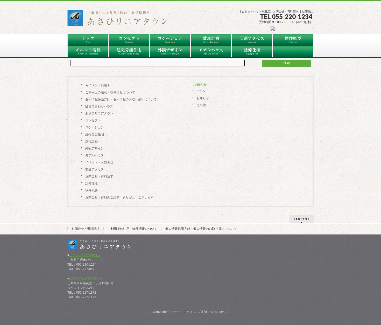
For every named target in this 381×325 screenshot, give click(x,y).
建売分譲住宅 (94, 134)
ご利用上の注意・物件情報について (110, 92)
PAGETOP (301, 219)
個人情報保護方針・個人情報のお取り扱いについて (121, 99)
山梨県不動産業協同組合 (86, 278)
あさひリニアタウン (99, 113)
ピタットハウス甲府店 (84, 255)
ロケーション (94, 127)
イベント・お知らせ (99, 162)
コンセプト (93, 120)
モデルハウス (94, 155)
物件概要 (91, 190)
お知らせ (202, 98)
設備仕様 (91, 183)
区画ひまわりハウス (99, 106)
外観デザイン (94, 148)
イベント (202, 91)
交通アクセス (94, 169)
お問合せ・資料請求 (99, 176)
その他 (201, 105)
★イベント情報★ (97, 85)
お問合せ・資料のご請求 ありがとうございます (119, 197)
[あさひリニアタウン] (120, 20)
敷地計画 (91, 141)
